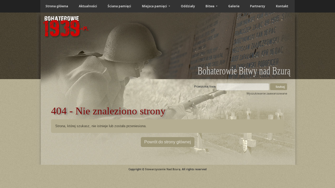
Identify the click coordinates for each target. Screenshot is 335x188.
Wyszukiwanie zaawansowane (267, 93)
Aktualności (88, 6)
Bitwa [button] (210, 6)
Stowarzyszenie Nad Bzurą (162, 169)
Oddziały (188, 6)
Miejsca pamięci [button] (155, 6)
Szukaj (280, 87)
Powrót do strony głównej (167, 142)
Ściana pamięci (119, 6)
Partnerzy (257, 6)
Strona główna (57, 6)
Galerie (233, 6)
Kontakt (282, 6)
